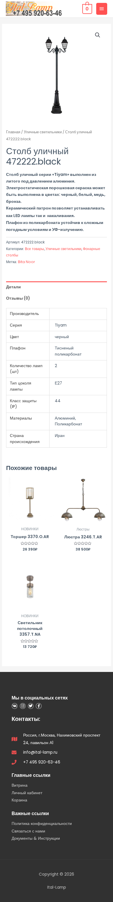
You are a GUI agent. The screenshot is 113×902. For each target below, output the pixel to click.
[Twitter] (31, 706)
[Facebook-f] (39, 706)
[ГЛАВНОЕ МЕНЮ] (101, 8)
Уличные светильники (43, 132)
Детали (13, 287)
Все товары (34, 248)
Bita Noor (26, 261)
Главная (13, 132)
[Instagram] (23, 706)
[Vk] (15, 706)
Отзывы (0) (18, 298)
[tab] (56, 287)
